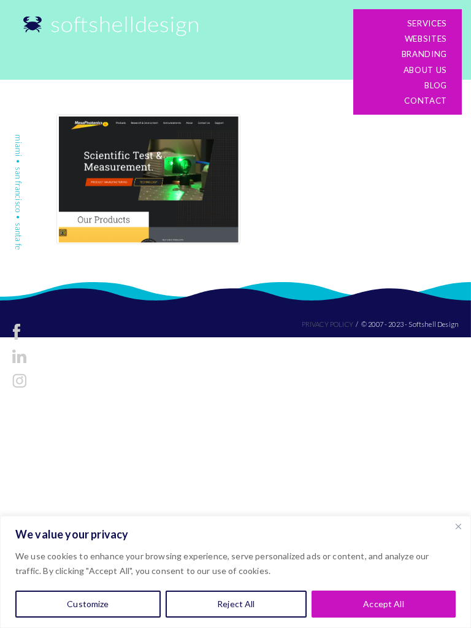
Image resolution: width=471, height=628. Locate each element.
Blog (435, 85)
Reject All (236, 604)
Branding (424, 54)
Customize (88, 604)
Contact (425, 100)
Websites (426, 39)
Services (427, 23)
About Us (425, 70)
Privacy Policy (327, 324)
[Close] (458, 526)
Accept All (383, 604)
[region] (235, 572)
